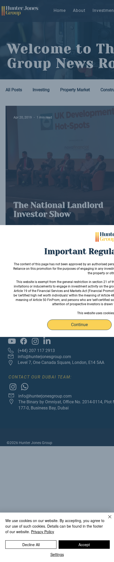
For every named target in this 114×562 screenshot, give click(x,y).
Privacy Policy (42, 531)
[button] (79, 324)
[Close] (106, 520)
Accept (84, 544)
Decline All (31, 544)
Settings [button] (57, 554)
